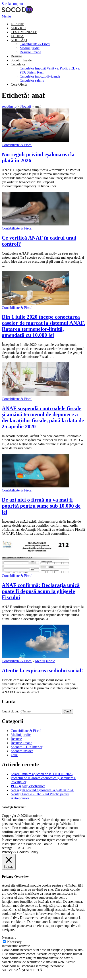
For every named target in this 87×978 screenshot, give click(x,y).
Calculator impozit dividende (40, 76)
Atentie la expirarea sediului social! (42, 670)
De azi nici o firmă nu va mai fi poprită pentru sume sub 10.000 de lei (41, 506)
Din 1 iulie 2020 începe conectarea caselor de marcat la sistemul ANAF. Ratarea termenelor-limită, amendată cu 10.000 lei (43, 326)
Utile (14, 755)
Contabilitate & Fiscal (35, 44)
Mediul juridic (29, 48)
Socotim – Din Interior (26, 747)
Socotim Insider (22, 60)
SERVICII (18, 28)
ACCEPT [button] (25, 848)
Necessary (14, 942)
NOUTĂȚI (19, 40)
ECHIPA (17, 36)
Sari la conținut (12, 4)
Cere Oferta (19, 84)
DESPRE (17, 24)
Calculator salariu (32, 80)
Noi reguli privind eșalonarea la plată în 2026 (42, 790)
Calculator (18, 64)
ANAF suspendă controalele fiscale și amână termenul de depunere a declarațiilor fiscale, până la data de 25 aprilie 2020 (43, 417)
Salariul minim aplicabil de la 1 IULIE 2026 (41, 774)
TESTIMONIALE (24, 32)
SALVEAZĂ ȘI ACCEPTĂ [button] (22, 970)
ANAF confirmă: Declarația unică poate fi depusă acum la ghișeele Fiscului (41, 591)
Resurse (16, 56)
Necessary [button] (9, 937)
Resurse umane (30, 52)
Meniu (6, 16)
